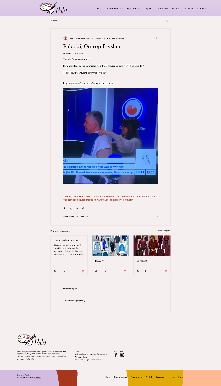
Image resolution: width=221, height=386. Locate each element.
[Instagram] (122, 354)
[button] (167, 21)
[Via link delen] (83, 208)
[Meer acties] (156, 38)
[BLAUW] (110, 245)
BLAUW (99, 260)
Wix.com (37, 378)
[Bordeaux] (152, 245)
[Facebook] (115, 354)
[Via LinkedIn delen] (77, 208)
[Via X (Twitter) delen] (70, 208)
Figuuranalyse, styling (66, 240)
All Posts (53, 21)
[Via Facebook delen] (64, 208)
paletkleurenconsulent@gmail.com (93, 354)
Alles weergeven (164, 231)
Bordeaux (142, 260)
